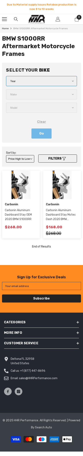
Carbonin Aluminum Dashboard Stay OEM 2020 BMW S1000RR (18, 215)
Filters (55, 158)
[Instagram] (18, 391)
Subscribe (41, 298)
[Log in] (58, 19)
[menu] (4, 19)
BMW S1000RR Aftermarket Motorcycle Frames (40, 28)
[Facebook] (8, 391)
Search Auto (43, 427)
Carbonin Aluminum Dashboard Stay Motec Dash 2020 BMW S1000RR (61, 215)
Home (5, 28)
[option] (41, 7)
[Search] (15, 19)
